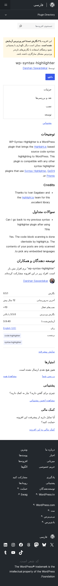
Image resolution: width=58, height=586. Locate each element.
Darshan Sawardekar (35, 68)
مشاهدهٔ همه (10, 376)
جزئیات (47, 89)
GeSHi (51, 171)
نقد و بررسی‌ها (43, 97)
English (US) (9, 328)
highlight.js (28, 197)
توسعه (48, 114)
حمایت (22, 488)
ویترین (24, 449)
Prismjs (51, 175)
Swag (22, 494)
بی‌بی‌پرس (48, 516)
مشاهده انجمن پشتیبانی (42, 400)
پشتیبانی (47, 123)
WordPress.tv (45, 494)
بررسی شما (48, 376)
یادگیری (51, 477)
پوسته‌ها (23, 455)
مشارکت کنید (20, 477)
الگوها (24, 466)
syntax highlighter (13, 342)
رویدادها (23, 483)
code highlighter (12, 335)
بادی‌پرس (48, 522)
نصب (48, 106)
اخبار (52, 455)
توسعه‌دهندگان (47, 488)
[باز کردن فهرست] (5, 5)
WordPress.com (44, 505)
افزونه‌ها (23, 461)
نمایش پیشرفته (47, 351)
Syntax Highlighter (35, 171)
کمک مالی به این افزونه (42, 429)
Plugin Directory (46, 14)
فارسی (43, 536)
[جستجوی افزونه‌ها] (20, 26)
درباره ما (50, 449)
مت (51, 510)
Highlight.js (40, 146)
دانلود (50, 77)
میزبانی (51, 461)
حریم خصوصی (47, 466)
